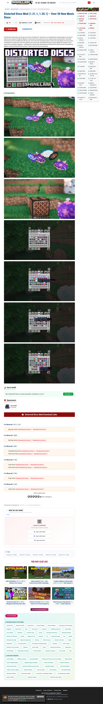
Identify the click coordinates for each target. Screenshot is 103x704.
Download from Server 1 (25, 429)
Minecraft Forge (83, 13)
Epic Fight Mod (93, 45)
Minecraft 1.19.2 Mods (38, 554)
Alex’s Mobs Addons (66, 669)
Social (44, 647)
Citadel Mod (82, 78)
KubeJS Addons (10, 677)
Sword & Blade (10, 650)
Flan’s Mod (81, 66)
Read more (22, 700)
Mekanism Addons (32, 677)
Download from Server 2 (39, 429)
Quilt (63, 22)
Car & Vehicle (10, 632)
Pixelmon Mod (82, 23)
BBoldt (38, 22)
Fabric (52, 22)
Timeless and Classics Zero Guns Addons (51, 659)
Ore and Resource (22, 643)
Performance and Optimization (39, 643)
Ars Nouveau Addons (26, 673)
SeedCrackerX (82, 87)
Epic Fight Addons (34, 659)
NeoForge (59, 22)
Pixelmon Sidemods (64, 662)
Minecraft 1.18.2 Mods (25, 554)
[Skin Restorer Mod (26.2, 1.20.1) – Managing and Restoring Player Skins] (16, 593)
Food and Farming (55, 636)
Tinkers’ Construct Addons (13, 669)
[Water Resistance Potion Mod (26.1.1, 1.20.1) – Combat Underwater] (63, 593)
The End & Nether (37, 650)
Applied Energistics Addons (31, 662)
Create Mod (93, 38)
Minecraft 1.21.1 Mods (64, 554)
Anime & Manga (40, 625)
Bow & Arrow (35, 629)
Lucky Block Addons (49, 666)
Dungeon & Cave (31, 636)
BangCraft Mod (93, 90)
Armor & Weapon (52, 625)
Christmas (19, 632)
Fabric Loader (93, 13)
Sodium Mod (82, 35)
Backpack (9, 629)
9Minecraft (50, 699)
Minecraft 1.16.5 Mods (12, 554)
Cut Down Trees (30, 632)
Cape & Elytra (68, 629)
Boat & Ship (18, 629)
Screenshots (27, 29)
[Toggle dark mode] (93, 2)
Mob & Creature (47, 640)
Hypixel (70, 636)
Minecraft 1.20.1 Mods (51, 554)
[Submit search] (89, 2)
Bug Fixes (44, 629)
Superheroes (68, 647)
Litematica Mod (94, 54)
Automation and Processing (65, 625)
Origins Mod (82, 59)
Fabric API (81, 16)
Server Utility (35, 647)
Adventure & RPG (20, 625)
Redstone (25, 647)
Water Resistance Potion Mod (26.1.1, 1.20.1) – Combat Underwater (63, 602)
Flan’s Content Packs (11, 666)
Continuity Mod (83, 93)
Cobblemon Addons (21, 659)
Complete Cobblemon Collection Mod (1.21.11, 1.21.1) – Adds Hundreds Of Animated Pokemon (63, 582)
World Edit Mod (93, 59)
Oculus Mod (93, 35)
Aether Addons (53, 669)
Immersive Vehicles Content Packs (30, 666)
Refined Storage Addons (56, 677)
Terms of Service (47, 690)
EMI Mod (92, 28)
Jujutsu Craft (93, 42)
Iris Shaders (82, 32)
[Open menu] (7, 2)
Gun (64, 636)
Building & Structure (56, 629)
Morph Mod (92, 71)
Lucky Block (93, 32)
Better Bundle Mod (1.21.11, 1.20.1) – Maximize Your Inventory (16, 582)
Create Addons (10, 659)
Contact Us (39, 690)
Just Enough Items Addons (64, 673)
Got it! (40, 697)
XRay (70, 650)
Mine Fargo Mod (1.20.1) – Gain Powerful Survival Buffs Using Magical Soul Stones (39, 582)
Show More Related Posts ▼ (39, 609)
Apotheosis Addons (11, 673)
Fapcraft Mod (93, 87)
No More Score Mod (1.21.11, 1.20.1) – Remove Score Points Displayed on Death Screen (39, 603)
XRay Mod (81, 42)
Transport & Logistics (50, 650)
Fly (47, 636)
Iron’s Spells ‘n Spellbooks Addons (44, 673)
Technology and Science (23, 650)
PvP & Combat (66, 643)
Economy (41, 636)
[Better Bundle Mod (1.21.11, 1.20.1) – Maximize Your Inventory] (16, 572)
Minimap (37, 640)
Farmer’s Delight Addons (12, 662)
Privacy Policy (57, 690)
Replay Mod (82, 71)
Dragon (22, 636)
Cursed (40, 632)
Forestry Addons (41, 669)
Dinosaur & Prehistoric (12, 636)
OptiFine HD (93, 16)
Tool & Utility (62, 650)
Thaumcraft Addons (65, 666)
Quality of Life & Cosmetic (13, 647)
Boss (26, 629)
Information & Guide (11, 640)
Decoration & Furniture (51, 632)
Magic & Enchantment (25, 640)
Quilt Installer (93, 19)
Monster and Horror (59, 640)
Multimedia (9, 643)
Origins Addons (68, 659)
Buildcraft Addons (28, 669)
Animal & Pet (30, 625)
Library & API (10, 625)
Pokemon (55, 643)
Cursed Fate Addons (48, 662)
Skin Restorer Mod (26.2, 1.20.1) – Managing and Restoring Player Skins (15, 602)
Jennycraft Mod (83, 90)
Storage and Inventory (55, 647)
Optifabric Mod (82, 50)
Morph (69, 640)
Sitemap (65, 690)
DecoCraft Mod (82, 62)
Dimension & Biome (66, 632)
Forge (55, 22)
